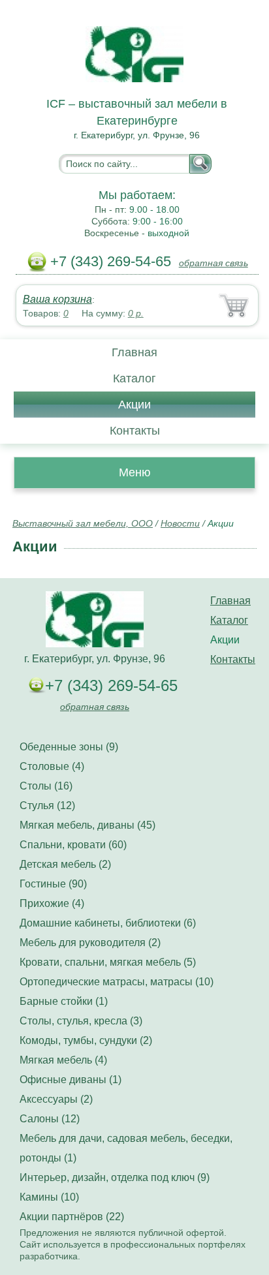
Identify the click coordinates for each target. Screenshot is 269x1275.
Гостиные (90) (53, 883)
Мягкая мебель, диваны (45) (87, 825)
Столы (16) (46, 785)
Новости (180, 523)
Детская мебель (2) (65, 864)
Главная (134, 352)
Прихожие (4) (52, 903)
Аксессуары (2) (56, 1099)
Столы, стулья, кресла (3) (81, 1020)
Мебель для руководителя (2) (90, 942)
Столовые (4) (52, 766)
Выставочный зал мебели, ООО (82, 523)
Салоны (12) (50, 1118)
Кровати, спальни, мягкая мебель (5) (108, 962)
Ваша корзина (57, 299)
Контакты (135, 430)
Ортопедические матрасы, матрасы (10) (117, 981)
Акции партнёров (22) (72, 1216)
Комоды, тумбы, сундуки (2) (86, 1040)
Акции (134, 404)
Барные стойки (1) (64, 1001)
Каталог (134, 378)
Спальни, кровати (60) (73, 844)
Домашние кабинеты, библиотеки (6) (108, 923)
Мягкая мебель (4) (63, 1060)
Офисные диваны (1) (70, 1079)
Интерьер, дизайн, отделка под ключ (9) (115, 1177)
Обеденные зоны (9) (69, 746)
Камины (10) (49, 1197)
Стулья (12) (47, 805)
